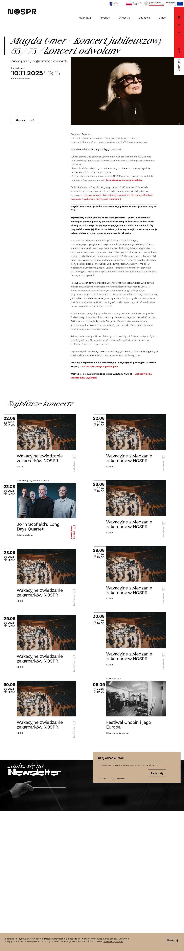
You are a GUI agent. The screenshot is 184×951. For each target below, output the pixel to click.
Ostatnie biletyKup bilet (73, 532)
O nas (162, 17)
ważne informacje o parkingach (100, 366)
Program (105, 17)
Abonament (120, 778)
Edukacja (144, 17)
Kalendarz (84, 17)
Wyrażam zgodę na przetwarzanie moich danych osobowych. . (129, 765)
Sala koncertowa (20, 78)
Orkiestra (124, 17)
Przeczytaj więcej (113, 941)
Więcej (155, 765)
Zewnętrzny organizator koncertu (39, 61)
